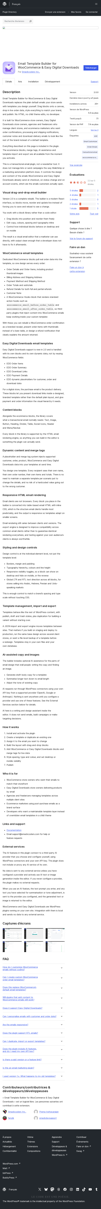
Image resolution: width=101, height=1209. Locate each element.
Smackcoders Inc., (31, 71)
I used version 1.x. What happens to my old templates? (29, 1076)
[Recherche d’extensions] (30, 21)
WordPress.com (12, 1163)
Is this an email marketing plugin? (18, 1068)
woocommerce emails (90, 158)
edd (95, 136)
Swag (80, 1151)
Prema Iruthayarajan (49, 1111)
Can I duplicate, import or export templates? (24, 1041)
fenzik (11, 1118)
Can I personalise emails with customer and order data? (29, 1016)
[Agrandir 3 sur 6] (61, 931)
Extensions (32, 1146)
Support (94, 81)
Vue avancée (76, 165)
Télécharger (91, 68)
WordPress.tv (59, 1155)
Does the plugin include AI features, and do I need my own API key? (20, 1050)
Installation (33, 81)
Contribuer (81, 1137)
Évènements (82, 1141)
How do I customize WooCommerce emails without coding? (20, 968)
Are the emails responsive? (15, 1024)
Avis (20, 81)
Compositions (33, 1151)
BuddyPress (10, 1177)
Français (13, 1189)
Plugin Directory (10, 12)
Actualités (7, 1141)
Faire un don (83, 1146)
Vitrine (30, 1137)
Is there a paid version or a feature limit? (22, 1059)
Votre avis (74, 213)
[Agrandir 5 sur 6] (40, 944)
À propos (7, 1137)
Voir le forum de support (81, 238)
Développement (52, 81)
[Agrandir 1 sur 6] (18, 931)
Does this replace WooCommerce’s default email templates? (19, 988)
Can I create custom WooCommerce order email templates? (20, 978)
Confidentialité (10, 1151)
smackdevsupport (48, 1118)
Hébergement (9, 1146)
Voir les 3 (94, 130)
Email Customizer (90, 141)
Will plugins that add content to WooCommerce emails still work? (18, 998)
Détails (8, 81)
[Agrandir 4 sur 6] (18, 944)
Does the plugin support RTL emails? (20, 1033)
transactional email (90, 152)
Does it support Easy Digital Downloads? (22, 1008)
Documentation (14, 830)
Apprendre (57, 1137)
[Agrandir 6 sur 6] (61, 944)
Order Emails (92, 147)
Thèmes (31, 1141)
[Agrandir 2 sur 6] (40, 931)
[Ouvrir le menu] (97, 4)
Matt (6, 1168)
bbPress (8, 1173)
